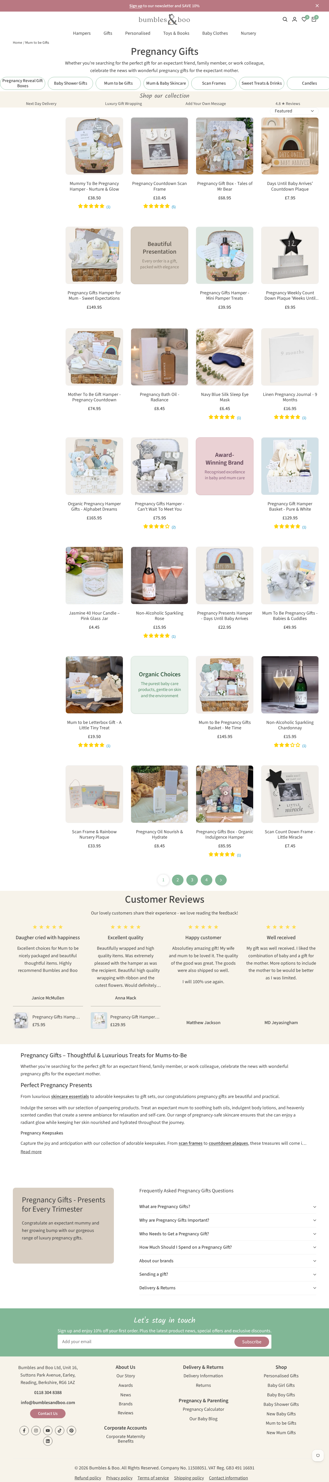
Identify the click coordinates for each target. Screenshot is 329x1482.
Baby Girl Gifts (281, 1386)
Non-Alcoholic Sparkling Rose (159, 616)
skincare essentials (70, 1096)
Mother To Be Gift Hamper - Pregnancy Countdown (94, 397)
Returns (203, 1386)
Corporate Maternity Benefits (125, 1439)
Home (17, 42)
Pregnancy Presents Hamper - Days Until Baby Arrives (224, 616)
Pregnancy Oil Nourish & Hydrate (159, 834)
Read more (31, 1152)
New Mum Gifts (281, 1433)
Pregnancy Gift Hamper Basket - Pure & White (290, 506)
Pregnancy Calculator (203, 1410)
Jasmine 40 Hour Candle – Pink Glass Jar (94, 616)
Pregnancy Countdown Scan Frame (159, 186)
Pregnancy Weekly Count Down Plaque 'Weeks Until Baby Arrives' (290, 295)
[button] (71, 126)
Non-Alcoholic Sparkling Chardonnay (290, 725)
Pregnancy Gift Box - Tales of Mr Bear (224, 186)
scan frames (191, 1143)
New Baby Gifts (281, 1414)
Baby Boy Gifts (281, 1395)
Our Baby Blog (203, 1419)
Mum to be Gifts (37, 42)
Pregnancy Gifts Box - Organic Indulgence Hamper (224, 834)
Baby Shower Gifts (281, 1405)
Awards (125, 1386)
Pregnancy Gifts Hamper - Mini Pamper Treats (224, 295)
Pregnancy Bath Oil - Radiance (159, 397)
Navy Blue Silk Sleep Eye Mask (225, 397)
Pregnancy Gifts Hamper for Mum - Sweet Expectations (94, 295)
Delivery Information (203, 1376)
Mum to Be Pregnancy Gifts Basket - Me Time (225, 725)
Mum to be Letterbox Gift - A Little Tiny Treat (94, 725)
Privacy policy (119, 1478)
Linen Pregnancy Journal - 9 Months (290, 397)
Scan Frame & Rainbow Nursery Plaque (94, 834)
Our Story (125, 1376)
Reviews (125, 1413)
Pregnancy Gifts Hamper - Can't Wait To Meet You (159, 506)
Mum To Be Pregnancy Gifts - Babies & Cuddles (290, 616)
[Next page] (221, 880)
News (125, 1395)
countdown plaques (228, 1143)
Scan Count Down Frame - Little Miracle (290, 834)
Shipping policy (189, 1478)
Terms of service (153, 1478)
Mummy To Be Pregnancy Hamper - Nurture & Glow (94, 186)
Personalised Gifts (281, 1376)
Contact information (228, 1478)
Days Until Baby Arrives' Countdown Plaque (290, 186)
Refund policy (88, 1478)
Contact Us (48, 1413)
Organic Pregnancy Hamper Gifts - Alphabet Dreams (94, 506)
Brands (126, 1404)
